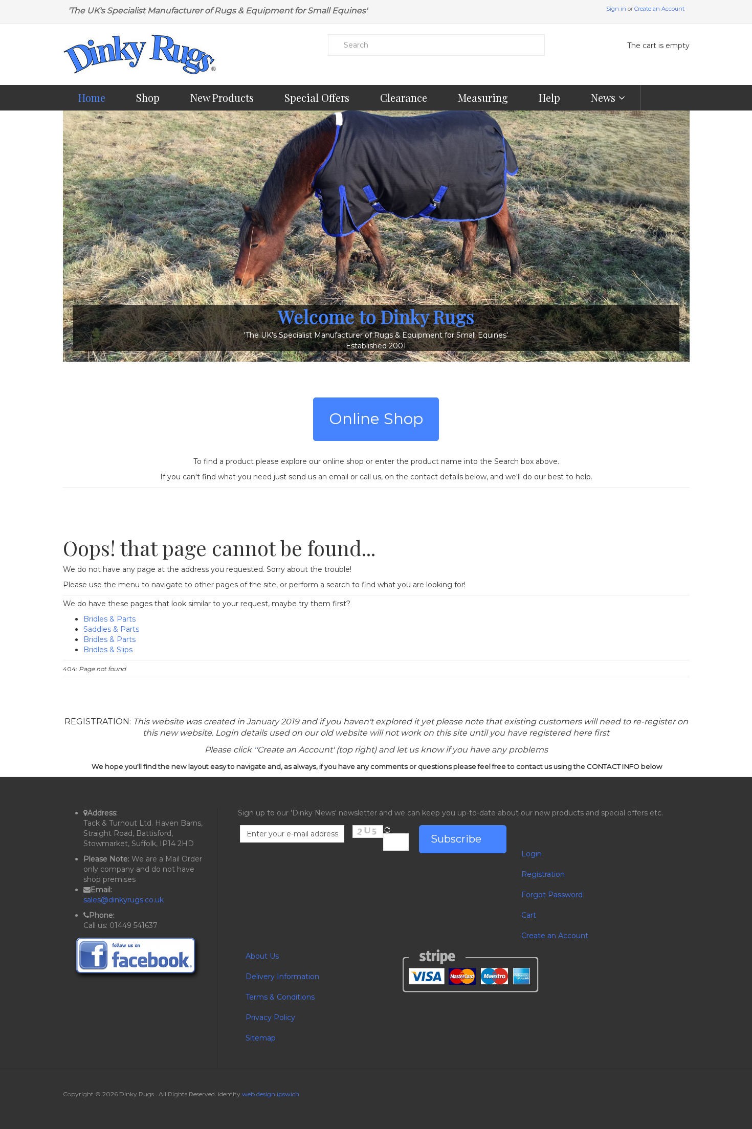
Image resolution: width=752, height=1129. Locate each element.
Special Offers (316, 97)
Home (91, 97)
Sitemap (261, 1038)
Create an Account (659, 8)
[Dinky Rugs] (139, 54)
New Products (222, 97)
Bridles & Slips (107, 649)
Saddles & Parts (111, 629)
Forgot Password (552, 894)
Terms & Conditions (280, 997)
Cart (528, 915)
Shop (148, 97)
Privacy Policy (270, 1017)
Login (531, 853)
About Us (262, 956)
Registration (543, 874)
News (604, 97)
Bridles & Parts (109, 619)
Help (549, 97)
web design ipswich (270, 1094)
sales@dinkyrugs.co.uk (123, 899)
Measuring (483, 97)
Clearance (403, 97)
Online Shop (376, 418)
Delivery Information (282, 976)
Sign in (616, 8)
